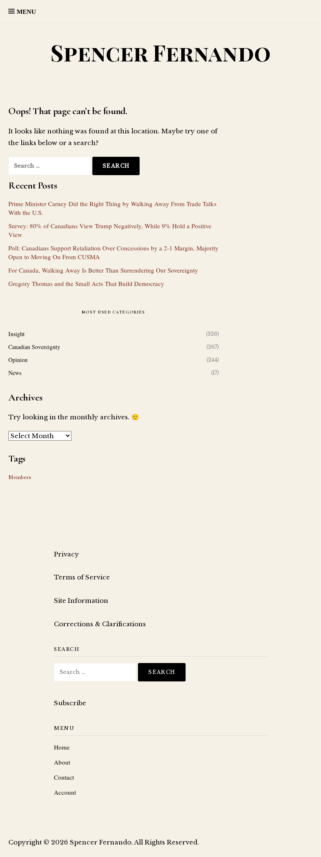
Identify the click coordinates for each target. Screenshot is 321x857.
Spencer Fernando (161, 52)
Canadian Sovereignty (34, 347)
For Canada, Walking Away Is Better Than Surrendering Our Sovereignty (103, 270)
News (14, 373)
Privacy (66, 554)
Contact (64, 777)
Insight (16, 334)
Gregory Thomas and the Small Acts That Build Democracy (86, 283)
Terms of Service (82, 577)
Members (19, 477)
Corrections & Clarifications (100, 624)
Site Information (81, 600)
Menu (26, 11)
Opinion (18, 360)
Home (62, 747)
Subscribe (70, 703)
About (62, 762)
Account (65, 792)
